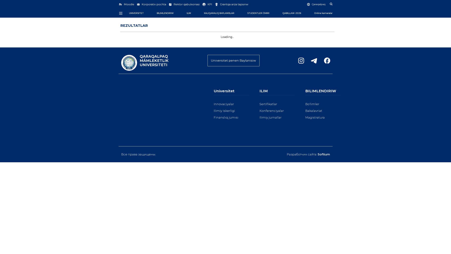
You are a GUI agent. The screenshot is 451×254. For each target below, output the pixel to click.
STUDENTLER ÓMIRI (258, 13)
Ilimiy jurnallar (271, 117)
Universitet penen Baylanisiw (233, 60)
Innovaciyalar (224, 104)
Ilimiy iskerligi (224, 111)
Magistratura (315, 117)
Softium (324, 154)
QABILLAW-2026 (291, 13)
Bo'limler (312, 104)
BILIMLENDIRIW (165, 13)
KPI (210, 4)
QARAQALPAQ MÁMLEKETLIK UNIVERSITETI (154, 60)
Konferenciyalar (272, 111)
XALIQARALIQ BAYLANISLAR (219, 13)
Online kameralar (323, 13)
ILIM (189, 13)
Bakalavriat (313, 111)
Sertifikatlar (268, 104)
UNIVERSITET (136, 13)
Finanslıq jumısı (226, 117)
